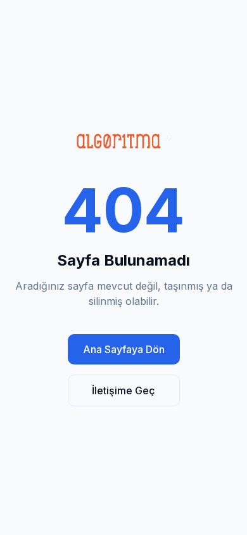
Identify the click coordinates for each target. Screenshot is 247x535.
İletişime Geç (123, 390)
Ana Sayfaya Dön (124, 349)
